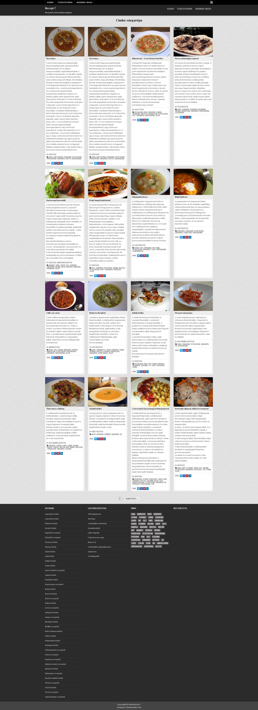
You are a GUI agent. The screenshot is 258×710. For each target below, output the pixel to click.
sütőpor (156, 540)
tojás (153, 249)
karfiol (56, 447)
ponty (102, 269)
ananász (52, 265)
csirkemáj (185, 109)
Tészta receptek (52, 683)
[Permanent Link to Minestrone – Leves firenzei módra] (150, 41)
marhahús (67, 350)
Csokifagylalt (93, 556)
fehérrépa (193, 109)
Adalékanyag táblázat (85, 2)
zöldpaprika (179, 112)
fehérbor (73, 265)
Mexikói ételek (51, 622)
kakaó (158, 523)
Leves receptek (140, 245)
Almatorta (92, 552)
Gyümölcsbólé (94, 528)
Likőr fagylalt (93, 533)
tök (204, 469)
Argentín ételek (52, 519)
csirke (150, 517)
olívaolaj (148, 530)
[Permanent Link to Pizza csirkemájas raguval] (193, 41)
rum (142, 536)
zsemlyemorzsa (137, 251)
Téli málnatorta (94, 514)
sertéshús (198, 469)
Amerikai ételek (54, 347)
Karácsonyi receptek (64, 262)
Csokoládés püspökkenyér (99, 547)
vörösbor (117, 269)
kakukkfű (69, 267)
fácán (108, 350)
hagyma (57, 267)
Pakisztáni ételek (52, 641)
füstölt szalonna (146, 481)
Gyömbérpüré (95, 409)
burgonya (151, 112)
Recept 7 (50, 8)
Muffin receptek (52, 627)
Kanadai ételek (51, 580)
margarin (77, 267)
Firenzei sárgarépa (183, 313)
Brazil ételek (50, 528)
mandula (134, 527)
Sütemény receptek (53, 673)
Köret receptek (97, 431)
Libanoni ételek (51, 613)
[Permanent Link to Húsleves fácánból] (107, 296)
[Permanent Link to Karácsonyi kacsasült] (65, 183)
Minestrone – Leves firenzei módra (147, 58)
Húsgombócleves (140, 197)
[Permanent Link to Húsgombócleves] (150, 182)
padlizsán (79, 447)
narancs (140, 530)
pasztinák (156, 248)
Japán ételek (50, 575)
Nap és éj (92, 542)
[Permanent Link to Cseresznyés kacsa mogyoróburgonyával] (150, 392)
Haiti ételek (50, 552)
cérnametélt (101, 350)
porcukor (135, 536)
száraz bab (188, 232)
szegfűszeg (135, 540)
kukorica (161, 364)
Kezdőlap (50, 2)
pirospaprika (51, 158)
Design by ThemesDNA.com (129, 707)
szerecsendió (103, 353)
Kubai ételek (50, 603)
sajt (134, 115)
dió (139, 520)
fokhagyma (67, 157)
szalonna (144, 365)
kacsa (63, 267)
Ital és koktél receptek (55, 570)
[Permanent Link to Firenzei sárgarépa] (193, 296)
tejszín (141, 543)
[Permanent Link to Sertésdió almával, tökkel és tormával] (193, 392)
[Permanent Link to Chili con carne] (65, 296)
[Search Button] (211, 2)
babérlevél (141, 514)
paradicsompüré (138, 482)
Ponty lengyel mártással (99, 200)
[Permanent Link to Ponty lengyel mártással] (107, 183)
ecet (67, 265)
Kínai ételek (50, 589)
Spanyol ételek (51, 669)
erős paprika (58, 157)
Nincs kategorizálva (53, 631)
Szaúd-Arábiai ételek (54, 678)
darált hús (139, 248)
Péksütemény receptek (55, 650)
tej (149, 365)
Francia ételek (51, 542)
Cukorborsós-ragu (96, 538)
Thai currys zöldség (55, 409)
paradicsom (153, 114)
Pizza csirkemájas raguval (186, 58)
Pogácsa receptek (53, 659)
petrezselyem (77, 157)
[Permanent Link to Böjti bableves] (193, 182)
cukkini (159, 112)
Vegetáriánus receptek (185, 341)
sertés (68, 158)
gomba (121, 350)
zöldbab (68, 449)
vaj (176, 346)
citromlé (189, 468)
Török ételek (50, 688)
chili (55, 350)
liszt (161, 481)
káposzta (144, 114)
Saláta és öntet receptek (55, 664)
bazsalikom (139, 112)
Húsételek (52, 154)
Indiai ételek (50, 561)
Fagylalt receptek (52, 533)
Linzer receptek (52, 617)
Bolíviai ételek (51, 523)
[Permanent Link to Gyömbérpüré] (107, 392)
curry (64, 445)
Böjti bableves (181, 197)
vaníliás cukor (162, 543)
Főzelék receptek (52, 538)
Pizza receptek (182, 106)
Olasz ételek (139, 109)
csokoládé (159, 517)
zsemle (134, 367)
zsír (152, 484)
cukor (62, 265)
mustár (62, 447)
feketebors (108, 268)
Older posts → (132, 498)
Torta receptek (51, 692)
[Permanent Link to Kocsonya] (65, 41)
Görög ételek (50, 547)
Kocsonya (50, 58)
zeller (157, 115)
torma (208, 469)
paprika (178, 111)
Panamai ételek (51, 645)
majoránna (202, 109)
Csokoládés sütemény (97, 523)
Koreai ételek (51, 594)
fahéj (165, 479)
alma (179, 468)
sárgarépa (61, 158)
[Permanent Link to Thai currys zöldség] (65, 392)
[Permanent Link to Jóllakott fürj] (150, 296)
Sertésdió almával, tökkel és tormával (191, 409)
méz (132, 530)
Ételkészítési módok (65, 2)
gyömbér (92, 351)
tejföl (133, 543)
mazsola (122, 268)
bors (51, 157)
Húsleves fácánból (97, 313)
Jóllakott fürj (137, 313)
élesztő (158, 546)
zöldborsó (160, 365)
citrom (145, 479)
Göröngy (91, 519)
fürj (149, 364)
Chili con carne (53, 313)
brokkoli (52, 445)
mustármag (70, 447)
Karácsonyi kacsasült (56, 200)
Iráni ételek (50, 566)
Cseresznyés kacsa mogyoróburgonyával (150, 409)
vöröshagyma (76, 158)
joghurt (50, 447)
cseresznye (153, 479)
